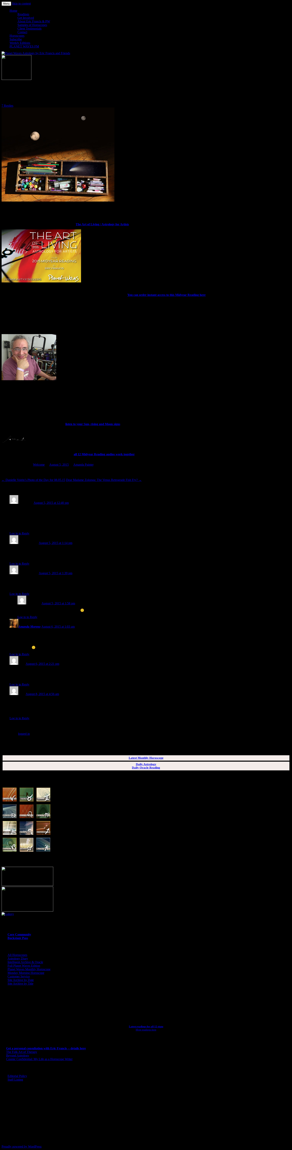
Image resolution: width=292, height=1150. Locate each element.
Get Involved (25, 17)
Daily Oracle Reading (146, 767)
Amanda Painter (83, 464)
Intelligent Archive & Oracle (25, 962)
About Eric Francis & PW (33, 21)
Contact (22, 32)
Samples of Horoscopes (32, 25)
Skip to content (21, 3)
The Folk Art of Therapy (21, 1052)
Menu (6, 3)
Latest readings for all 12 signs (146, 1026)
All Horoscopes (17, 955)
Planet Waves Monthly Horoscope (29, 969)
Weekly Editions (20, 43)
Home (13, 10)
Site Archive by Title (20, 983)
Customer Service (19, 976)
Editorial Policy (17, 1076)
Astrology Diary (18, 958)
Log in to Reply (19, 533)
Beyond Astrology (17, 1055)
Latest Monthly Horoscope (146, 757)
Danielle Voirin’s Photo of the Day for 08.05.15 (33, 480)
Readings (23, 14)
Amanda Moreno (29, 626)
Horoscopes (17, 35)
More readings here (146, 1029)
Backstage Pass (18, 938)
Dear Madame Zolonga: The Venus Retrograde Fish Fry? (104, 480)
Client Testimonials (29, 28)
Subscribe (16, 39)
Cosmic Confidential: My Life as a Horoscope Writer (39, 1059)
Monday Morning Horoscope (26, 972)
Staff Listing (15, 1079)
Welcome (39, 464)
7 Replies (7, 105)
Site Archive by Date (21, 980)
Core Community (19, 934)
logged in (24, 733)
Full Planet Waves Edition (24, 965)
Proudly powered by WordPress (22, 1146)
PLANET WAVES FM (24, 46)
